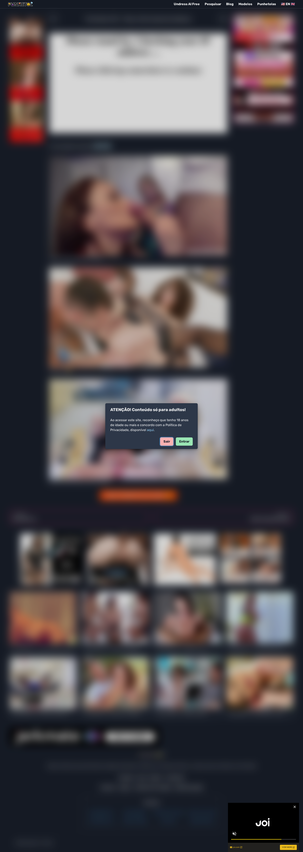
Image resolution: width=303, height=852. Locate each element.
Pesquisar (213, 4)
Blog (230, 4)
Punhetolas (266, 4)
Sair (166, 441)
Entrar (184, 441)
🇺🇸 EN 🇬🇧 (288, 4)
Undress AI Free (187, 4)
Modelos (245, 4)
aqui (150, 430)
